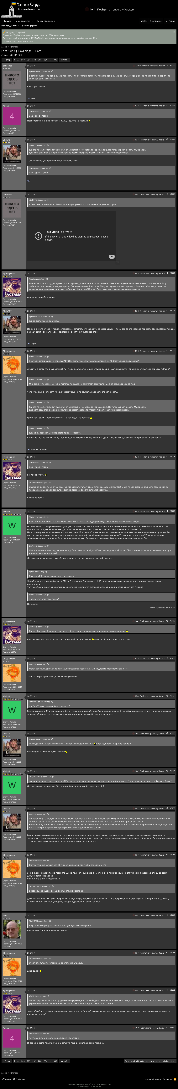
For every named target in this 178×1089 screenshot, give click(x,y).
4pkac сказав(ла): (36, 572)
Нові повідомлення (9, 26)
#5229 (172, 511)
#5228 (172, 456)
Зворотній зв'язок (153, 1079)
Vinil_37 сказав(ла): (37, 200)
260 (23, 60)
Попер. (8, 60)
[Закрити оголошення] (174, 32)
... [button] (18, 60)
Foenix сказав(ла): (37, 279)
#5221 (172, 65)
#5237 (172, 915)
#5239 (172, 990)
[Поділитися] (167, 65)
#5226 (172, 311)
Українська (20, 1079)
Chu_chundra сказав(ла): (40, 777)
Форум (7, 21)
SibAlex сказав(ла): (37, 145)
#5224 (172, 194)
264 (45, 60)
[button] (33, 21)
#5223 (172, 139)
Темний (7, 1079)
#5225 (172, 273)
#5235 (172, 808)
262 (34, 60)
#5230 (172, 621)
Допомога (167, 1079)
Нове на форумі (22, 21)
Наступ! (63, 60)
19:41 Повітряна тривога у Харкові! (112, 9)
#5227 (172, 351)
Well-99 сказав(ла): (37, 664)
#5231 (172, 658)
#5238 (172, 952)
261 (28, 60)
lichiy (6, 55)
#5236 (172, 854)
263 (39, 60)
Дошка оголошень (46, 21)
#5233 (172, 733)
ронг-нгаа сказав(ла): (38, 111)
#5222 (172, 105)
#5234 (172, 771)
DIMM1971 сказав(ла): (38, 482)
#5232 (172, 696)
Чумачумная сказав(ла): (39, 71)
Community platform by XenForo (89, 1084)
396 (55, 60)
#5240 (172, 1027)
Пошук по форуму (29, 26)
